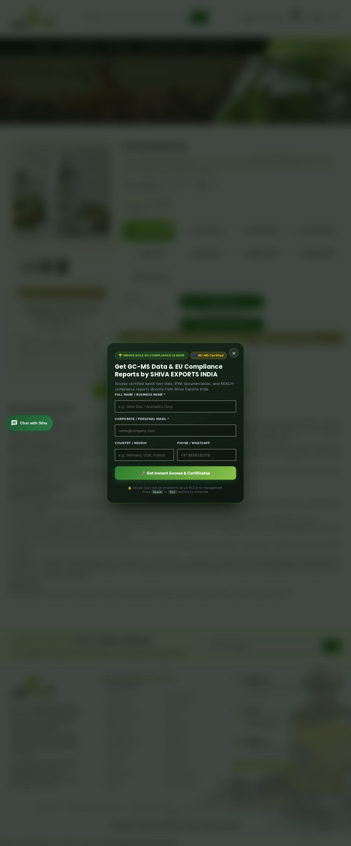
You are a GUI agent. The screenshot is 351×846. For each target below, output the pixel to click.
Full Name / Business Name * (140, 394)
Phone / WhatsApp (193, 443)
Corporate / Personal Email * (142, 419)
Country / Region (130, 443)
